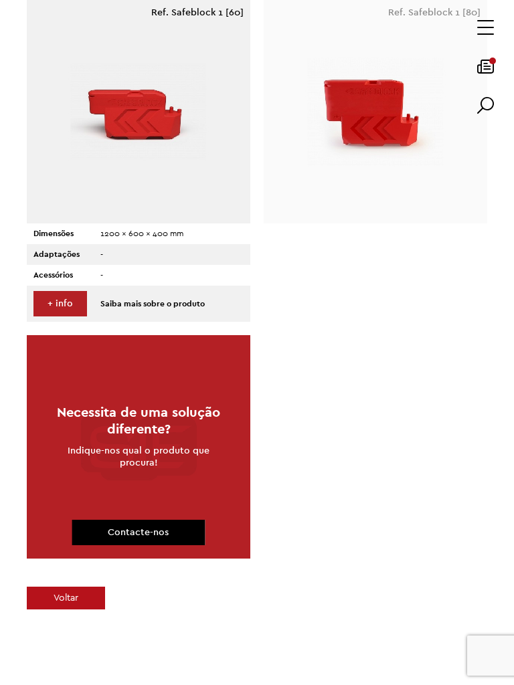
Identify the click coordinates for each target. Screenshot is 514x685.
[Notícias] (485, 71)
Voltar (66, 598)
